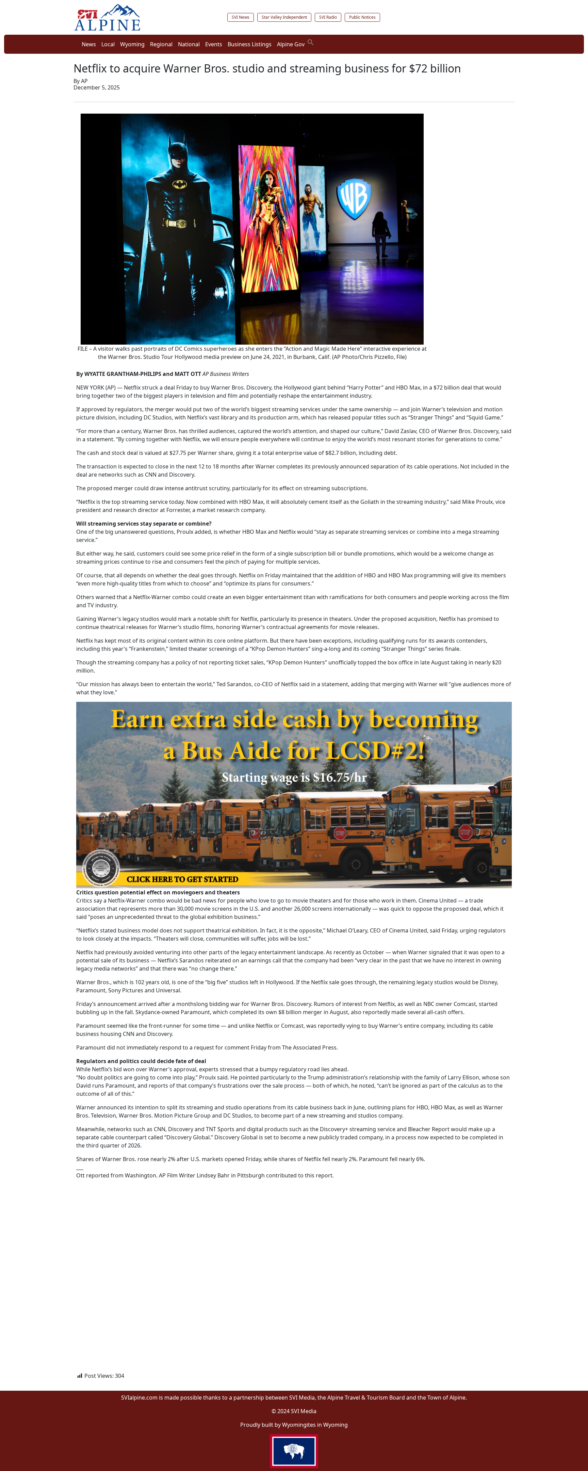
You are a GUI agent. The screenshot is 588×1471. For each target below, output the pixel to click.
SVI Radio (328, 17)
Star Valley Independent (284, 17)
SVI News (240, 17)
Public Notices (362, 17)
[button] (310, 41)
